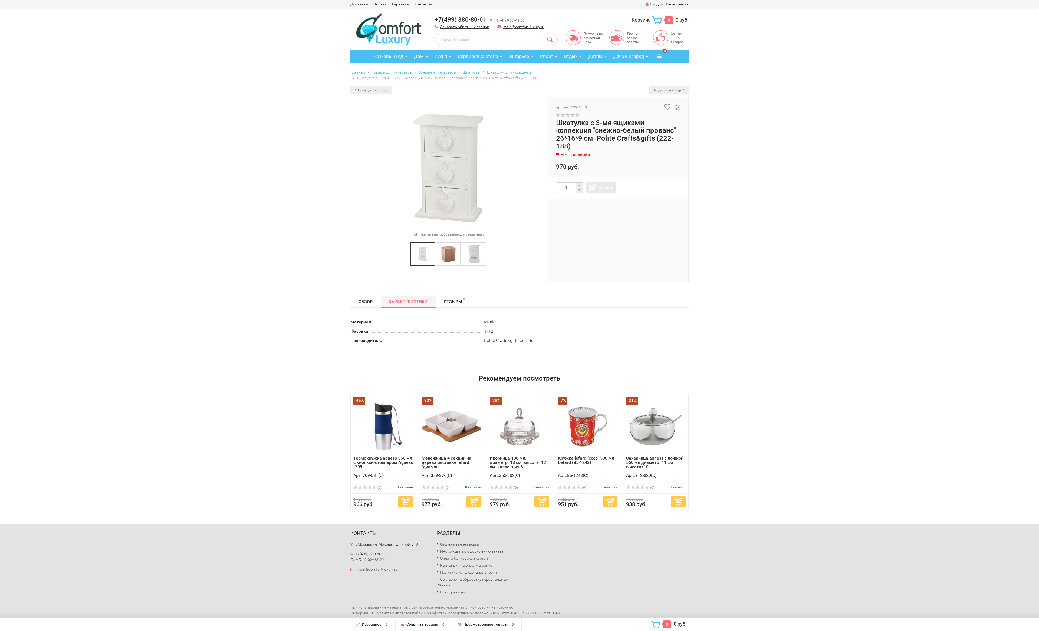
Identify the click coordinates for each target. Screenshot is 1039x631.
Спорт (546, 56)
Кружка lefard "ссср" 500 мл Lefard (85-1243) (586, 460)
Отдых (570, 56)
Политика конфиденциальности (468, 572)
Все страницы (452, 592)
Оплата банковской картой (464, 558)
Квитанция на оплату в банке (466, 565)
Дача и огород (628, 56)
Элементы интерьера (437, 72)
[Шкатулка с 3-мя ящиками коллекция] (422, 253)
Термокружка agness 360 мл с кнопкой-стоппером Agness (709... (383, 462)
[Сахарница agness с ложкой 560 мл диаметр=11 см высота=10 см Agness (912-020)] (656, 426)
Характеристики (408, 301)
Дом (419, 56)
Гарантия (400, 4)
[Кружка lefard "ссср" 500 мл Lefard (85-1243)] (587, 426)
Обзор (366, 301)
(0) (379, 488)
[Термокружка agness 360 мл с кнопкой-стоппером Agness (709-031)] (383, 426)
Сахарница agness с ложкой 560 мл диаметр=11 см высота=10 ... (654, 462)
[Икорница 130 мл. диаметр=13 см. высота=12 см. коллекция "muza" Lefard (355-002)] (519, 426)
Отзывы (454, 301)
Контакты (423, 4)
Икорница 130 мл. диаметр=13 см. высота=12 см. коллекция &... (518, 462)
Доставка (359, 4)
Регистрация (677, 4)
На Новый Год (388, 56)
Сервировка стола (478, 56)
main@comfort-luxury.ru (523, 27)
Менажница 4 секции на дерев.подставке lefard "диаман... (446, 462)
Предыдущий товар (372, 90)
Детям (595, 56)
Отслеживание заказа (459, 544)
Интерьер (519, 56)
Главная (357, 72)
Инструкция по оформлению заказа (472, 551)
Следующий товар (667, 90)
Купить (605, 187)
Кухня (441, 56)
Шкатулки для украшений (509, 72)
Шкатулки (471, 72)
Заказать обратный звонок (464, 27)
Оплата (380, 4)
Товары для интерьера (392, 72)
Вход (654, 4)
